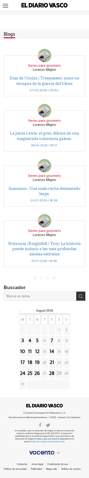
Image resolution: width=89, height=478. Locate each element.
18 (30, 362)
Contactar (22, 464)
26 (37, 373)
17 (23, 362)
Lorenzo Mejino (44, 69)
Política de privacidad (15, 469)
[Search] (80, 296)
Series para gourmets (44, 65)
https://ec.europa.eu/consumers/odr (47, 442)
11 (30, 351)
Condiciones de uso (57, 464)
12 (37, 351)
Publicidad (36, 469)
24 (22, 373)
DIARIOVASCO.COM (44, 405)
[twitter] (48, 425)
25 (29, 373)
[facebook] (40, 425)
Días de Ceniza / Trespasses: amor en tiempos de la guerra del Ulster (44, 80)
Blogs (9, 34)
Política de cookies (71, 469)
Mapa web (51, 469)
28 (52, 373)
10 (22, 351)
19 (37, 362)
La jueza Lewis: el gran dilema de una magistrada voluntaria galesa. (44, 135)
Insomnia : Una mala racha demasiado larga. (44, 191)
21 (52, 362)
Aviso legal (37, 464)
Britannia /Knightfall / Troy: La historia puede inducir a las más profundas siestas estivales (44, 249)
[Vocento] (44, 453)
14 (52, 351)
